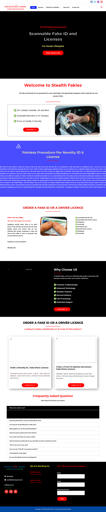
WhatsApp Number (63, 489)
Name (59, 473)
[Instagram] (98, 2)
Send (62, 498)
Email (59, 481)
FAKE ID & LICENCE (52, 7)
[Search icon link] (102, 7)
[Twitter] (95, 2)
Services (40, 7)
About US (66, 7)
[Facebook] (91, 2)
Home (33, 7)
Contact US (75, 7)
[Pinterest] (101, 2)
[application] (60, 7)
